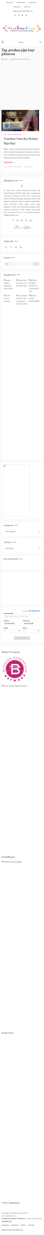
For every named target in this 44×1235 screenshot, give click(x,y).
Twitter (23, 1225)
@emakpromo (14, 1203)
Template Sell (7, 1221)
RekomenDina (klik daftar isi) (23, 11)
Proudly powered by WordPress (14, 1218)
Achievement (20, 2)
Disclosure (17, 7)
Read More (8, 162)
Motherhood (17, 134)
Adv (5, 134)
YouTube (31, 1225)
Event (10, 134)
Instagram (5, 1225)
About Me (9, 2)
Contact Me (32, 2)
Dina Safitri (18, 167)
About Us (27, 7)
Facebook (14, 1225)
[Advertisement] (22, 83)
